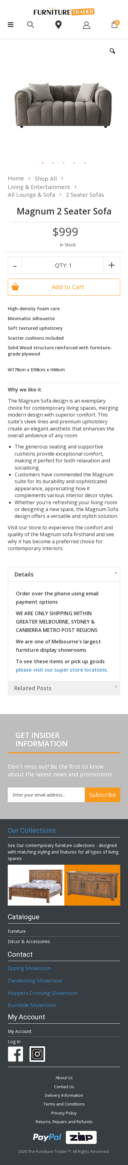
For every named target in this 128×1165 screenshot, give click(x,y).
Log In (14, 1041)
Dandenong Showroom (35, 980)
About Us (64, 1077)
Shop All (46, 178)
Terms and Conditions (64, 1104)
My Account (20, 1031)
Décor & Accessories (29, 941)
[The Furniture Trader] (64, 11)
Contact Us (64, 1086)
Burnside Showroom (32, 1005)
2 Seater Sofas (85, 194)
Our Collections (32, 830)
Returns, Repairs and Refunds (64, 1121)
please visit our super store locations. (62, 669)
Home (16, 178)
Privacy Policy (64, 1113)
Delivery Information (64, 1095)
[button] (112, 55)
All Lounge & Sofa (31, 194)
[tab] (64, 574)
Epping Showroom (29, 968)
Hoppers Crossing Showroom (42, 993)
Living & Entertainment (39, 187)
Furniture (17, 931)
